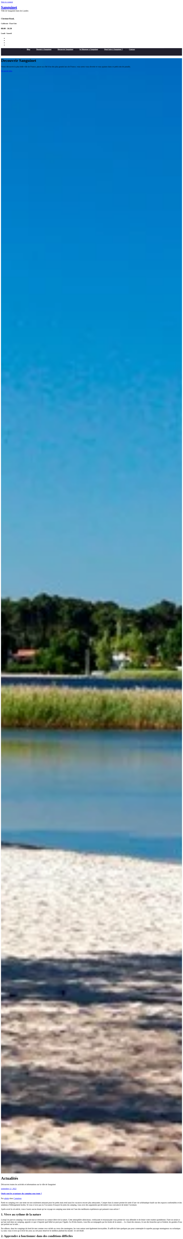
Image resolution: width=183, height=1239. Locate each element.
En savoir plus (6, 71)
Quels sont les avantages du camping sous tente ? (21, 1193)
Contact (132, 49)
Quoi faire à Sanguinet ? (113, 49)
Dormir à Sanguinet (43, 49)
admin (6, 1198)
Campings (18, 1198)
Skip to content (7, 2)
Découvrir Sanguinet (65, 49)
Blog (28, 49)
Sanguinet (9, 7)
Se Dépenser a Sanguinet (88, 49)
